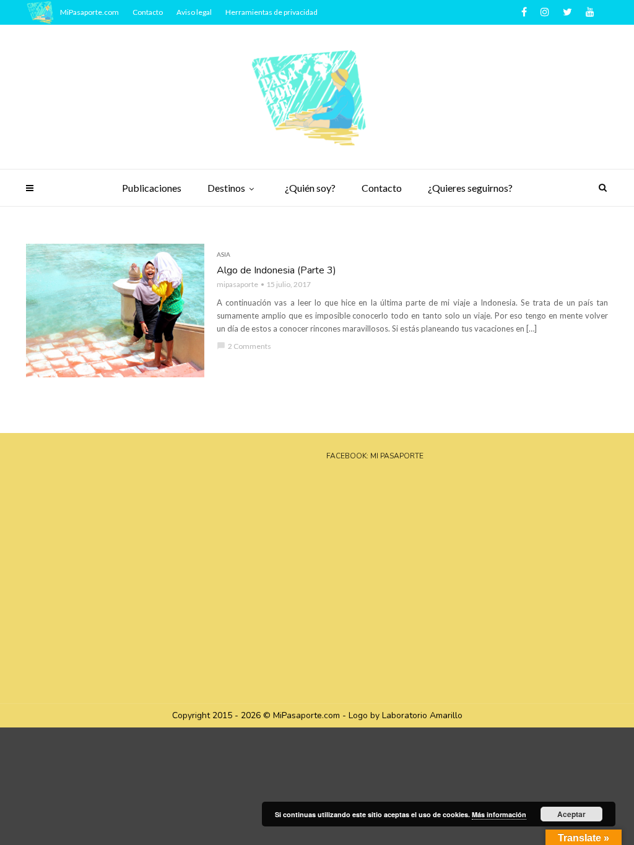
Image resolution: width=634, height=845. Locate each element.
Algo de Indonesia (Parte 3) (276, 270)
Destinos (226, 188)
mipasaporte (237, 284)
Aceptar (571, 814)
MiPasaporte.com (89, 12)
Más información (499, 814)
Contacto (382, 188)
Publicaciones (151, 188)
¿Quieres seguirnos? (470, 188)
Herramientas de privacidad (271, 12)
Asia (223, 254)
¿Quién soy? (310, 188)
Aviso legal (194, 12)
